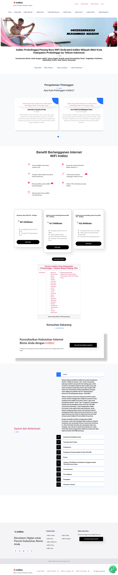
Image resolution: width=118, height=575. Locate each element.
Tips (102, 4)
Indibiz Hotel (78, 12)
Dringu (53, 277)
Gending (53, 281)
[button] (56, 136)
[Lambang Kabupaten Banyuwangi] (69, 275)
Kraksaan (53, 284)
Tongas (53, 310)
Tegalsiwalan (54, 307)
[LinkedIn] (23, 551)
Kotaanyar (53, 283)
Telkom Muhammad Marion (83, 345)
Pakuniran (53, 300)
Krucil (52, 288)
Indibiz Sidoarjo (48, 67)
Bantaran (53, 272)
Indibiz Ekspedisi (103, 12)
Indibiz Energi (67, 12)
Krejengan (53, 286)
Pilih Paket (28, 242)
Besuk (52, 276)
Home (76, 4)
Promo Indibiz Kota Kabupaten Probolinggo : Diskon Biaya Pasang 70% (59, 267)
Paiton (52, 296)
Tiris (52, 309)
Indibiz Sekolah (28, 12)
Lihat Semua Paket (59, 259)
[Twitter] (19, 551)
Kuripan (53, 290)
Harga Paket (84, 4)
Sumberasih (54, 305)
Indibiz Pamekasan (76, 67)
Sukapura (53, 302)
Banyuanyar (54, 274)
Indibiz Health (90, 12)
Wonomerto (54, 312)
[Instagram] (31, 551)
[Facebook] (15, 551)
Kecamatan (42, 272)
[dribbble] (27, 551)
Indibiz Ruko (40, 12)
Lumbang (53, 293)
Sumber (53, 303)
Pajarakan (53, 298)
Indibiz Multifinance (53, 12)
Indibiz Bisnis (95, 4)
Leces (52, 291)
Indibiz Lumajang (62, 67)
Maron (52, 295)
